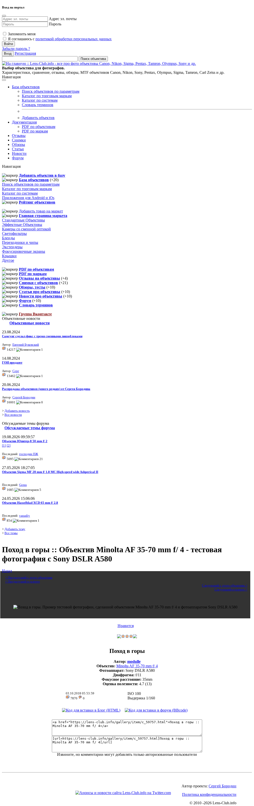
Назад (7, 571)
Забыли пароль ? (16, 48)
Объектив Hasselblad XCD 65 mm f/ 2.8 (30, 503)
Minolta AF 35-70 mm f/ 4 (137, 666)
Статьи (18, 149)
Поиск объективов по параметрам (50, 91)
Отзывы (19, 135)
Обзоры (18, 144)
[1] (4, 445)
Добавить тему (14, 529)
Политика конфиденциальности (209, 794)
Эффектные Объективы (22, 224)
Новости (19, 153)
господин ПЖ (28, 454)
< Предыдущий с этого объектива (28, 577)
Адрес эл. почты (63, 19)
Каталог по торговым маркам (47, 96)
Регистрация (25, 53)
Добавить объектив (38, 118)
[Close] (4, 15)
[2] (8, 445)
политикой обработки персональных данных (73, 39)
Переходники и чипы (20, 242)
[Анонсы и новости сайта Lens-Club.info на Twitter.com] (123, 793)
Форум (18, 158)
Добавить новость (17, 411)
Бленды (8, 238)
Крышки (9, 256)
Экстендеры (12, 247)
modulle (134, 661)
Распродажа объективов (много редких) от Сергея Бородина (46, 389)
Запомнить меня (21, 34)
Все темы (11, 533)
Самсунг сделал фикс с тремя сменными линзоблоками (42, 336)
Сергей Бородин (23, 397)
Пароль (55, 24)
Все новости (13, 415)
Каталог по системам (40, 100)
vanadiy (24, 515)
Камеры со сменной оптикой (26, 229)
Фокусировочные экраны (23, 251)
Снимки (19, 140)
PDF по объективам (38, 127)
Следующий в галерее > (230, 589)
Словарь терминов (37, 105)
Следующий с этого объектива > (224, 585)
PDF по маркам (35, 131)
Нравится (126, 626)
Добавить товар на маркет (41, 211)
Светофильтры (14, 233)
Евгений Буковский (25, 344)
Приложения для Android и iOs (28, 198)
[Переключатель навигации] (4, 80)
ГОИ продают (12, 362)
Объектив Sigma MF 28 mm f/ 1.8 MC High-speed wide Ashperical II (50, 472)
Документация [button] (24, 122)
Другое (8, 260)
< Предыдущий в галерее (22, 581)
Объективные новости (29, 323)
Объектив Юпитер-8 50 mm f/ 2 (24, 441)
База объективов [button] (26, 87)
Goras (23, 485)
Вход (8, 53)
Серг (15, 371)
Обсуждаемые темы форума (29, 428)
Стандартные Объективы (23, 220)
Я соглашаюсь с (59, 39)
